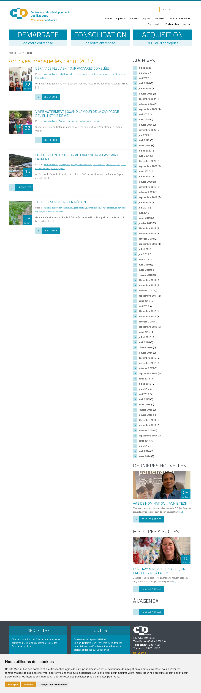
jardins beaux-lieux (94, 207)
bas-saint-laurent (51, 74)
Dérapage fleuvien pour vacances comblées (72, 68)
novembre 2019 (147, 187)
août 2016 (144, 332)
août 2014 (144, 441)
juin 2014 (144, 446)
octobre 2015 (146, 368)
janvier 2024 (145, 125)
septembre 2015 (148, 373)
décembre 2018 (147, 228)
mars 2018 (145, 270)
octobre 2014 (146, 430)
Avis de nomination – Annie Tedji (160, 503)
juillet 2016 (145, 337)
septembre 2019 (148, 197)
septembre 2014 (148, 435)
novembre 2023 (147, 130)
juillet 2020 (145, 176)
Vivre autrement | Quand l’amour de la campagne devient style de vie (77, 113)
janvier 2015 (145, 415)
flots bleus (63, 74)
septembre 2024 (148, 109)
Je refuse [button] (28, 684)
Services (134, 18)
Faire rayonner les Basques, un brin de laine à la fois (159, 571)
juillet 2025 (145, 88)
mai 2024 (144, 114)
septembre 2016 (148, 327)
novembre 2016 (147, 316)
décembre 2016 (147, 311)
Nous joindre (154, 24)
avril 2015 (144, 399)
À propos (121, 18)
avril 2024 (144, 119)
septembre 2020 (148, 166)
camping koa (64, 164)
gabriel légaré (79, 207)
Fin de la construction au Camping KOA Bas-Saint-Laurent (77, 157)
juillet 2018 (145, 249)
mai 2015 (144, 394)
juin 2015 (144, 389)
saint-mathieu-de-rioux (53, 211)
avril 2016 (144, 342)
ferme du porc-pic (66, 121)
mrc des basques (97, 74)
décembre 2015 (147, 358)
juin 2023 (144, 135)
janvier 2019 (145, 223)
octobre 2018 (146, 239)
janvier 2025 (145, 93)
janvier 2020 (145, 182)
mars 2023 (145, 145)
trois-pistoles (40, 77)
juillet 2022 (145, 150)
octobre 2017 (146, 290)
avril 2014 (144, 451)
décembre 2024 (147, 99)
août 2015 (144, 378)
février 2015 (145, 409)
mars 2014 (145, 456)
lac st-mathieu (99, 164)
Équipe (146, 18)
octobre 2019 (146, 192)
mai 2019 (144, 213)
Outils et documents (179, 18)
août (29, 53)
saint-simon (95, 121)
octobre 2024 (146, 104)
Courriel (142, 653)
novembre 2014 (147, 425)
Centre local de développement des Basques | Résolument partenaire (39, 13)
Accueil (108, 18)
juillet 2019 (145, 202)
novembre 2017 (147, 285)
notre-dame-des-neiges (115, 74)
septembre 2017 (148, 296)
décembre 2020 (147, 161)
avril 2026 (144, 83)
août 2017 (144, 301)
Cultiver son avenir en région (60, 202)
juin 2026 (144, 73)
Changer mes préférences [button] (53, 684)
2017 (21, 53)
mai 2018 (144, 259)
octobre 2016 (146, 321)
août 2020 (144, 171)
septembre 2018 (148, 244)
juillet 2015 (145, 384)
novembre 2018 (147, 233)
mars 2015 (145, 404)
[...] (181, 511)
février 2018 (145, 275)
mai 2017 (144, 306)
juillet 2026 (145, 68)
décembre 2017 (147, 280)
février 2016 (145, 347)
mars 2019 (145, 218)
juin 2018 (144, 254)
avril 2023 (144, 140)
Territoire (159, 18)
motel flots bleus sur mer (78, 74)
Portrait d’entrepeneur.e (177, 24)
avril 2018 (144, 264)
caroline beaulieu (66, 207)
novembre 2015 (147, 363)
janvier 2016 (145, 353)
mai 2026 (144, 78)
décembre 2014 (147, 420)
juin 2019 (144, 207)
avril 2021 (144, 156)
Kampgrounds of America (81, 164)
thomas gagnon (58, 168)
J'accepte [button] (13, 684)
